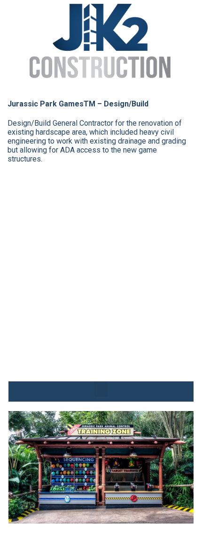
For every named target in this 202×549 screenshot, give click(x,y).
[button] (101, 389)
